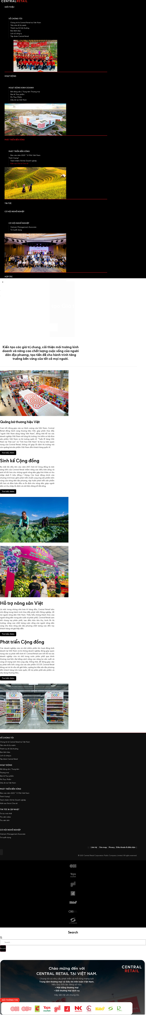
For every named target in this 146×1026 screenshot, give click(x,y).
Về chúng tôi (7, 737)
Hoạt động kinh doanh (21, 87)
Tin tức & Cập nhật (9, 809)
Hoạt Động (6, 765)
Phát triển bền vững (19, 151)
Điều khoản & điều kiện (126, 847)
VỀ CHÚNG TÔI (15, 18)
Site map (103, 847)
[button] (8, 453)
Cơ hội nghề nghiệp (19, 223)
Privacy (112, 847)
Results (3, 948)
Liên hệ (94, 847)
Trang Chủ (4, 287)
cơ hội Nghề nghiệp (10, 829)
